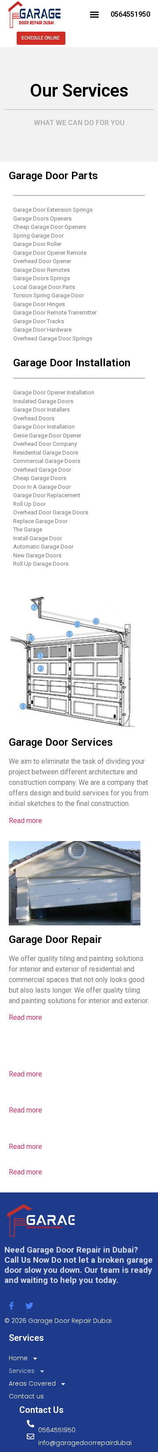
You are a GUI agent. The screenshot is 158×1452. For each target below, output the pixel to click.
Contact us (26, 1396)
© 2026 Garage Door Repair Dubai (57, 1320)
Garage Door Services (61, 742)
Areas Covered (32, 1383)
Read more (25, 820)
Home (18, 1358)
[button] (94, 14)
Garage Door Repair (55, 939)
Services (22, 1370)
